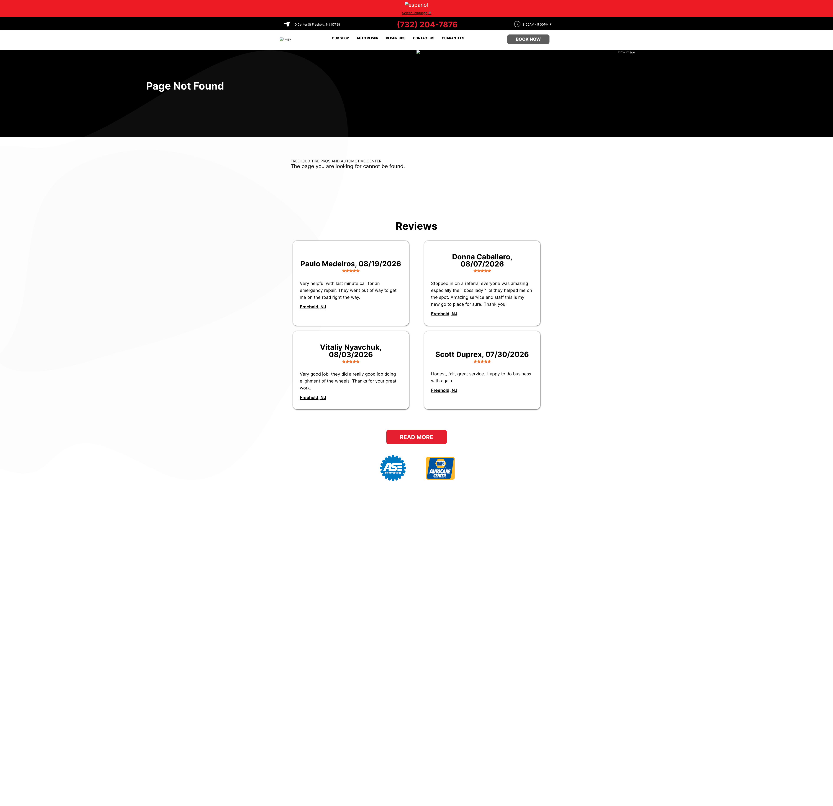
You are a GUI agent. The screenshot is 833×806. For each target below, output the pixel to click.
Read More (416, 437)
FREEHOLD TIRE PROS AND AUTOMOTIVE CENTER (336, 161)
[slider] (350, 271)
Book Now (528, 39)
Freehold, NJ (313, 306)
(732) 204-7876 (427, 24)
